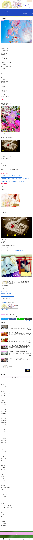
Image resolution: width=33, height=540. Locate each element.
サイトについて (3, 527)
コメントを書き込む (16, 377)
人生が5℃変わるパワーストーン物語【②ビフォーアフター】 (11, 177)
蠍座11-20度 (3, 492)
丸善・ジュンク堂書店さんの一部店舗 (7, 296)
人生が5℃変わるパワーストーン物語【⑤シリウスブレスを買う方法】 (13, 181)
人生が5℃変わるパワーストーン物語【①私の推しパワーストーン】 (12, 175)
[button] (28, 319)
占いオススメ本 (3, 525)
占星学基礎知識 (3, 480)
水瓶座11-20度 (3, 451)
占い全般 (2, 478)
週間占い (2, 400)
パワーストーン (3, 496)
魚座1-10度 (3, 467)
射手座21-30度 (3, 418)
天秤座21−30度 (3, 456)
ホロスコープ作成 (4, 494)
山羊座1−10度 (3, 424)
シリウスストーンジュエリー (6, 505)
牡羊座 (6, 314)
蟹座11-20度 (3, 460)
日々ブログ (3, 314)
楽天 (7, 302)
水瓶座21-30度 (3, 458)
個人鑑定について (4, 474)
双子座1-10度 (3, 427)
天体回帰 (2, 384)
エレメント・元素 (4, 391)
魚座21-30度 (3, 485)
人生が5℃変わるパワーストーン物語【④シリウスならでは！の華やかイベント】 (15, 179)
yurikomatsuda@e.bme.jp (18, 250)
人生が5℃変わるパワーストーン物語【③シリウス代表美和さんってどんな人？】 (15, 178)
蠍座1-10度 (3, 465)
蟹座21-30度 (3, 469)
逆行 (2, 447)
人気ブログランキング (4, 309)
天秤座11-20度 (3, 449)
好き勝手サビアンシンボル (5, 393)
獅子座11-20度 (3, 409)
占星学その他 (3, 498)
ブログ (2, 516)
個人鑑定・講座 (3, 518)
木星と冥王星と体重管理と (5, 471)
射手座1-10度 (3, 386)
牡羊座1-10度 (3, 503)
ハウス (2, 483)
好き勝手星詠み (3, 523)
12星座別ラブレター (4, 521)
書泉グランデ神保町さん (5, 291)
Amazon (4, 302)
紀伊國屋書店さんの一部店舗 (6, 293)
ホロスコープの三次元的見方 (6, 487)
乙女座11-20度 (3, 429)
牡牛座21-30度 (3, 420)
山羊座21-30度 (3, 438)
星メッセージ (10, 314)
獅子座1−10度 (3, 402)
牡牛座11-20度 (3, 413)
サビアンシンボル (4, 489)
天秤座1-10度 (3, 442)
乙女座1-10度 (3, 422)
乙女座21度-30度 (4, 436)
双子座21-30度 (3, 440)
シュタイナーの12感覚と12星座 (6, 507)
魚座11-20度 (3, 476)
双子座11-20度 (3, 433)
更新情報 (2, 512)
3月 (13, 314)
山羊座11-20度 (3, 431)
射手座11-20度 (3, 404)
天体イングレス (3, 395)
